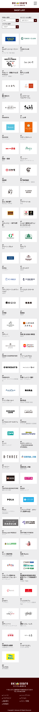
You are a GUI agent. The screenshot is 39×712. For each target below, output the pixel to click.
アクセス (23, 698)
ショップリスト (25, 695)
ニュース (6, 695)
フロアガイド (7, 698)
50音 (4, 20)
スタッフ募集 (25, 701)
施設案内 (6, 701)
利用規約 (6, 704)
